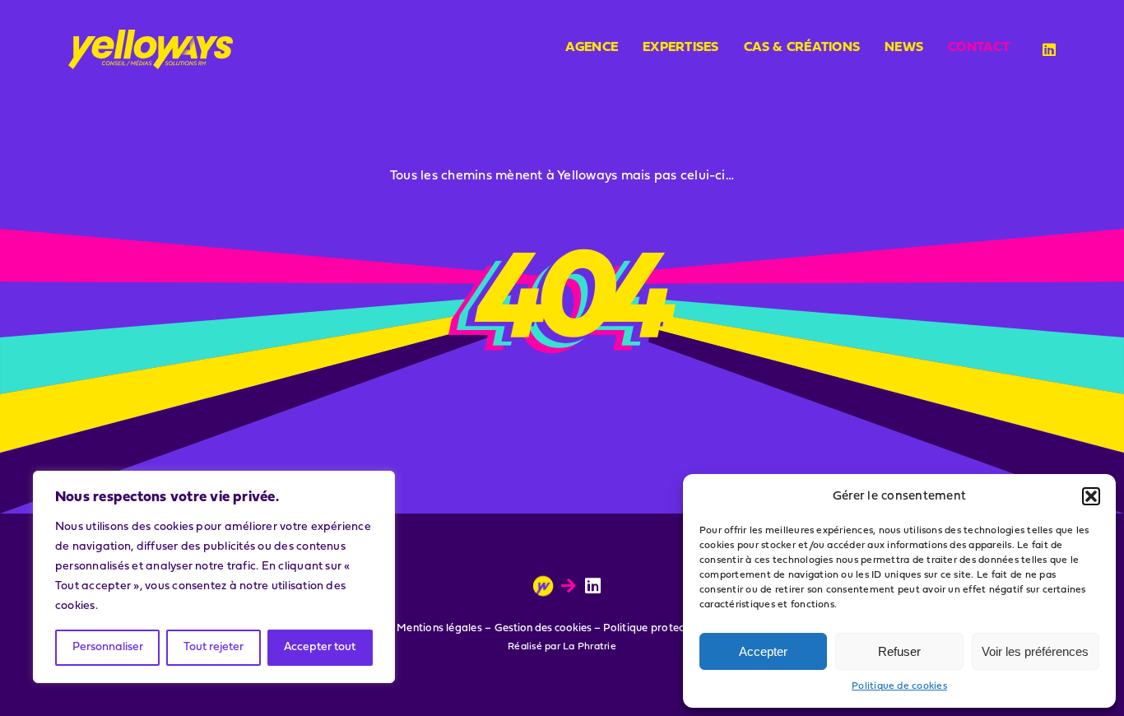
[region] (214, 577)
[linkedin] (1049, 49)
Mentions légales (439, 628)
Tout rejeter (213, 647)
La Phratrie (589, 647)
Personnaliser (107, 647)
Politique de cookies (899, 686)
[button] (1091, 496)
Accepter (763, 651)
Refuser (899, 651)
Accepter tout (319, 647)
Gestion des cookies (543, 628)
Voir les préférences (1035, 651)
